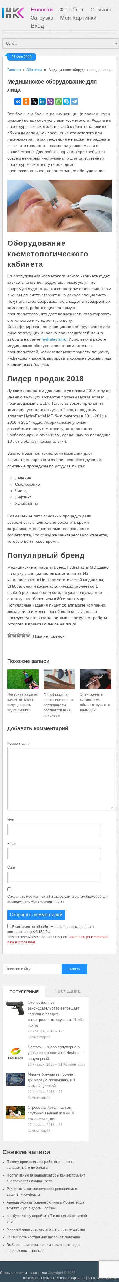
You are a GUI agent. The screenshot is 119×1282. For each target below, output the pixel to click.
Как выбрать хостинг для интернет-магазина (43, 1237)
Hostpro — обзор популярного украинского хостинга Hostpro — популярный (56, 1053)
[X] (34, 101)
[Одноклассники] (26, 101)
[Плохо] (14, 635)
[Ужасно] (9, 635)
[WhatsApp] (58, 101)
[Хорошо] (23, 635)
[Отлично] (28, 635)
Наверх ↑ (111, 1278)
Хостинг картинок (71, 1278)
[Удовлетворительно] (18, 635)
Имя (10, 820)
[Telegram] (74, 101)
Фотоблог (72, 10)
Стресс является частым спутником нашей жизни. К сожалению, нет (51, 1113)
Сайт (11, 867)
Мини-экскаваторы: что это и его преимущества (46, 1229)
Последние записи (67, 993)
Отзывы (100, 10)
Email (11, 844)
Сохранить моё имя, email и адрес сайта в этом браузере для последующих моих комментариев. (58, 899)
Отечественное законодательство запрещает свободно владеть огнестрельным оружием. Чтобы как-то (56, 1014)
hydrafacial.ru (54, 339)
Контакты (95, 1278)
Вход (37, 26)
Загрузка (42, 18)
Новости (42, 10)
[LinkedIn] (42, 101)
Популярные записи (24, 993)
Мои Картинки (78, 18)
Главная (14, 70)
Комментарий (18, 744)
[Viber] (50, 101)
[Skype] (66, 101)
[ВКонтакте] (17, 101)
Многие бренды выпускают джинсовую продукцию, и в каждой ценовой (51, 1080)
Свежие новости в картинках (23, 1273)
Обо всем (34, 70)
